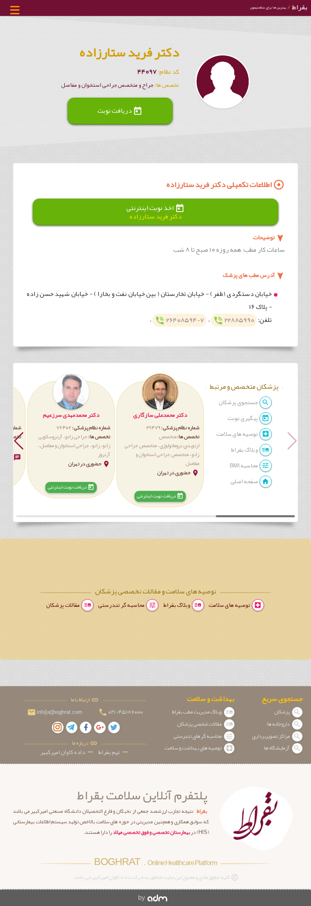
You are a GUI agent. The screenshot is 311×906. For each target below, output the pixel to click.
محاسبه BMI (244, 465)
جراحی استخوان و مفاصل (64, 445)
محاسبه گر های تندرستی (197, 736)
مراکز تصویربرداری (271, 736)
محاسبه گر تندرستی (121, 605)
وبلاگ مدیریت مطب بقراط (197, 712)
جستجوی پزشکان (239, 402)
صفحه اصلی (244, 481)
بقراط (278, 7)
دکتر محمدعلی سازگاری (160, 415)
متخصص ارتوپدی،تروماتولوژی (179, 441)
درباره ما (81, 743)
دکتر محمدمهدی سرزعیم (71, 415)
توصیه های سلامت (237, 434)
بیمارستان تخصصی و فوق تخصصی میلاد (151, 832)
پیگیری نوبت (243, 418)
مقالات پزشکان (63, 605)
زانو (96, 445)
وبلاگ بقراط (245, 450)
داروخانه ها (278, 724)
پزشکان (282, 712)
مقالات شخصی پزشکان (199, 724)
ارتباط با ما (81, 700)
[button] (160, 440)
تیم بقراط (114, 752)
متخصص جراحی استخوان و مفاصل (167, 459)
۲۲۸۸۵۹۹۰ (233, 320)
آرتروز (104, 454)
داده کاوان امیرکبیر (67, 752)
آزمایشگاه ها (277, 748)
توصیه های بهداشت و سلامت (193, 748)
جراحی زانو (76, 436)
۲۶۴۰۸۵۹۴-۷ (179, 320)
